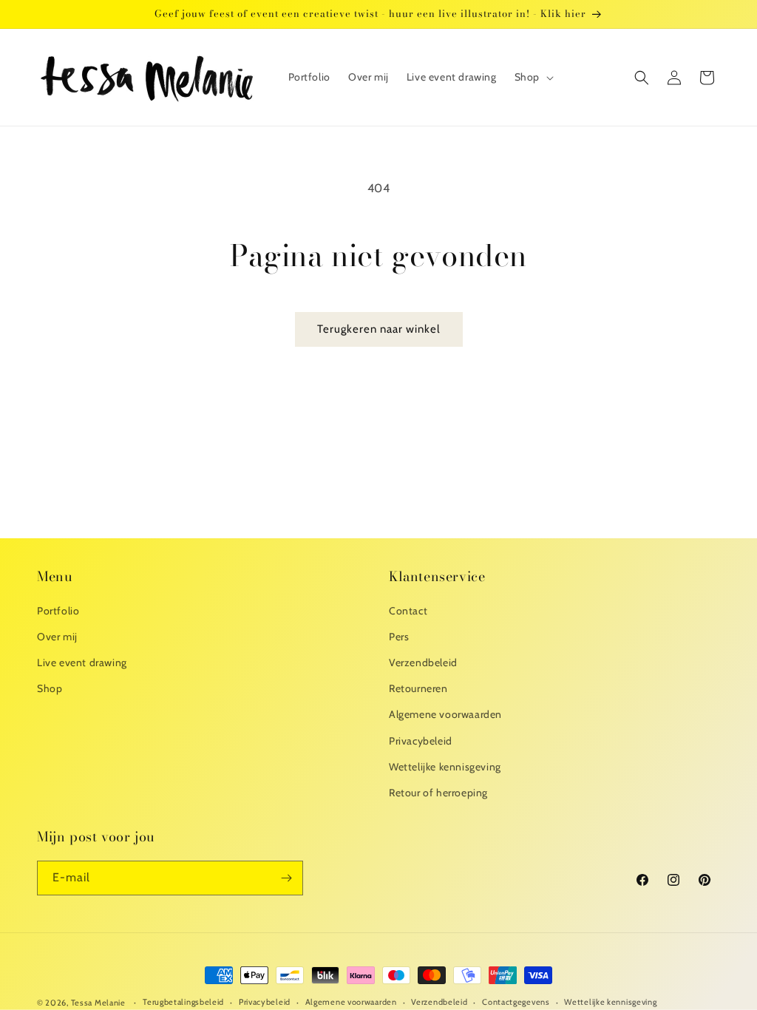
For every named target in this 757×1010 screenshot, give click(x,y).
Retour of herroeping (438, 792)
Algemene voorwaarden (445, 714)
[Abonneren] (286, 878)
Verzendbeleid (423, 662)
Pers (399, 636)
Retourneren (418, 688)
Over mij (57, 636)
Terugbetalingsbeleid (183, 1002)
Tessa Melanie (98, 1002)
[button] (533, 76)
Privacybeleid (420, 741)
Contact (408, 610)
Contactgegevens (516, 1002)
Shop (49, 688)
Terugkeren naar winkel (379, 329)
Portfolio (58, 610)
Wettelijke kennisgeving (445, 766)
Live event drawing (82, 662)
